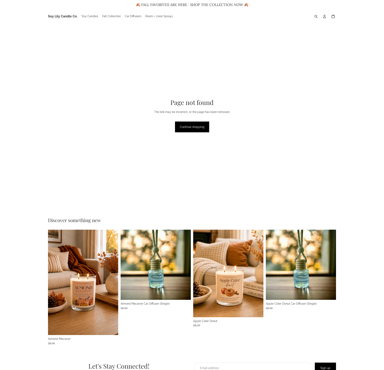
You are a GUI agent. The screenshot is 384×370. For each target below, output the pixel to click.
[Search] (316, 16)
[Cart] (333, 16)
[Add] (184, 293)
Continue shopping (192, 127)
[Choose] (112, 328)
